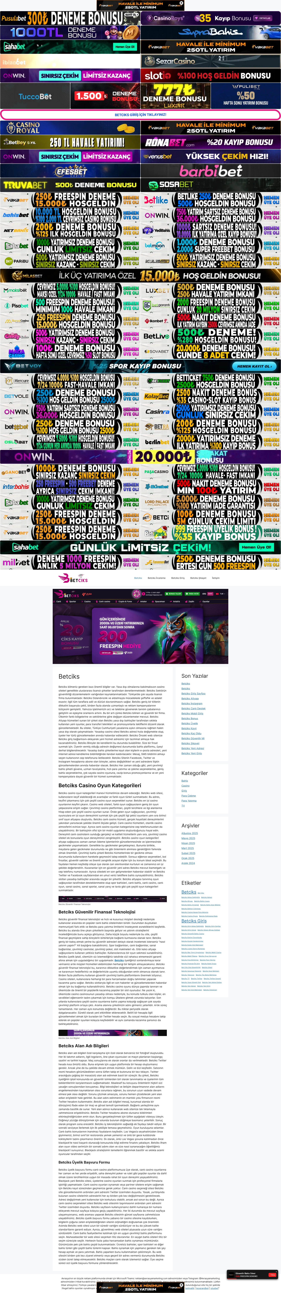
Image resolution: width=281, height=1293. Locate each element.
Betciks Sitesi (207, 967)
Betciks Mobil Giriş (192, 713)
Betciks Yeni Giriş (191, 753)
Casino (185, 785)
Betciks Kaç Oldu (191, 733)
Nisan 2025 (188, 843)
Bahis (184, 780)
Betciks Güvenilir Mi (192, 738)
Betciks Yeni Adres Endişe (212, 982)
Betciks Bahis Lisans (202, 901)
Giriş (184, 790)
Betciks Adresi (206, 897)
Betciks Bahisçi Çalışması (191, 909)
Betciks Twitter (196, 979)
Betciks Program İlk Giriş (190, 964)
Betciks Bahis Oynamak (190, 905)
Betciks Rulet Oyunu (208, 964)
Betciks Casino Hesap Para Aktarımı (194, 912)
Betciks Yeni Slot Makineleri (191, 990)
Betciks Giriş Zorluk (188, 930)
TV (183, 805)
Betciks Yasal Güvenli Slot (191, 982)
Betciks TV (185, 979)
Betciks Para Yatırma (207, 960)
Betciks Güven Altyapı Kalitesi (209, 930)
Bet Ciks (201, 893)
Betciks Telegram (187, 975)
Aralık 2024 (188, 863)
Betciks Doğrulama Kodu (208, 916)
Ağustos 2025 (189, 833)
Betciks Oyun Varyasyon (208, 956)
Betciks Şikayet (198, 578)
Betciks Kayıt (189, 728)
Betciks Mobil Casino (213, 952)
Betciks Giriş (178, 578)
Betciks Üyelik (189, 723)
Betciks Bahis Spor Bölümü (210, 905)
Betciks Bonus (189, 718)
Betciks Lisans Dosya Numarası (193, 949)
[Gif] (140, 276)
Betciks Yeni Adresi (192, 748)
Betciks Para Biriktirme (189, 960)
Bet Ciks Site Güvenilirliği (191, 967)
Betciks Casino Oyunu (189, 916)
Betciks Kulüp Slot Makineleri (192, 945)
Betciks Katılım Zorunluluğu (191, 938)
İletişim (216, 578)
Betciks (138, 578)
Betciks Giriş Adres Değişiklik (192, 926)
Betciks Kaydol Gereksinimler (192, 941)
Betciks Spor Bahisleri (211, 971)
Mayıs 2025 (188, 838)
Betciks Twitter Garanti (212, 979)
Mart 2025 (187, 848)
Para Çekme (188, 795)
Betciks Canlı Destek (193, 708)
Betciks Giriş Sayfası (193, 693)
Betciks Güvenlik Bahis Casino (192, 934)
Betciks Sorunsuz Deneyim (191, 971)
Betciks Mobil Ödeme (189, 956)
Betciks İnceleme (157, 578)
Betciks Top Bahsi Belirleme (206, 975)
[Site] (70, 199)
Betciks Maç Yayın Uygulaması (192, 952)
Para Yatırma (189, 800)
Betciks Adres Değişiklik (190, 897)
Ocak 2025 (187, 858)
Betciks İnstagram (191, 703)
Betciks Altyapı (190, 698)
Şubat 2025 (188, 853)
